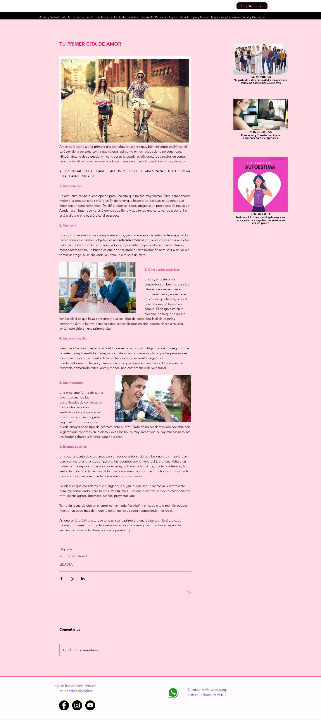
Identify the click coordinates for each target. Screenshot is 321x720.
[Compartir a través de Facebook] (61, 579)
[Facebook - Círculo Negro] (64, 705)
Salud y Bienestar (253, 17)
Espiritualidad (178, 17)
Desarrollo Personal (153, 17)
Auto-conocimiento (81, 17)
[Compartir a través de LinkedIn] (83, 579)
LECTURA (66, 565)
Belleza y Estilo (107, 17)
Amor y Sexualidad (52, 17)
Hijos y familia (199, 17)
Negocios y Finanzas (225, 17)
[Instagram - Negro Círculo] (77, 705)
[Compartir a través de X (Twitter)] (72, 579)
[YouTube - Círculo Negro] (90, 705)
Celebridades (128, 17)
